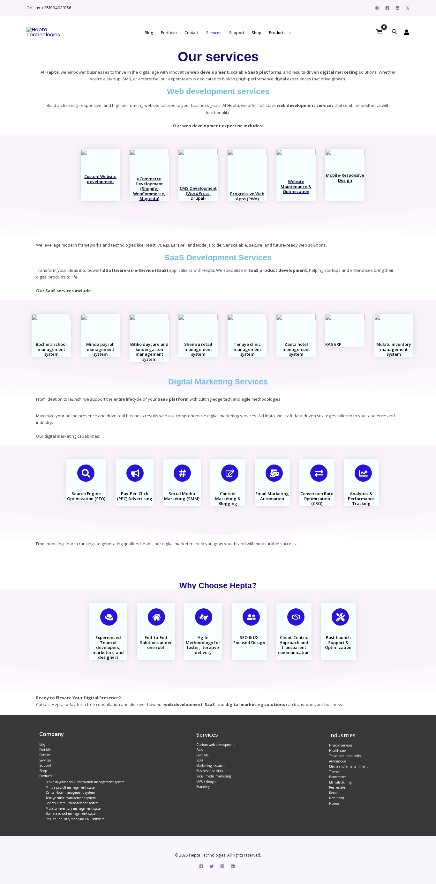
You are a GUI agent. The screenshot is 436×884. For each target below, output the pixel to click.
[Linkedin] (397, 8)
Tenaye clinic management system (71, 798)
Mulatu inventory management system (74, 808)
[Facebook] (387, 8)
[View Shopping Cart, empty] (379, 32)
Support (236, 32)
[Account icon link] (407, 32)
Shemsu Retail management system (72, 803)
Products (277, 32)
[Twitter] (212, 866)
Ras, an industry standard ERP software (75, 819)
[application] (288, 33)
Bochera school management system (72, 813)
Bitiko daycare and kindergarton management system (85, 782)
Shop (256, 32)
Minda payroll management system (71, 787)
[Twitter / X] (408, 8)
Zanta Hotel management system (70, 792)
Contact (191, 32)
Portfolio (169, 32)
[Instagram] (377, 8)
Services (214, 32)
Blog (149, 32)
